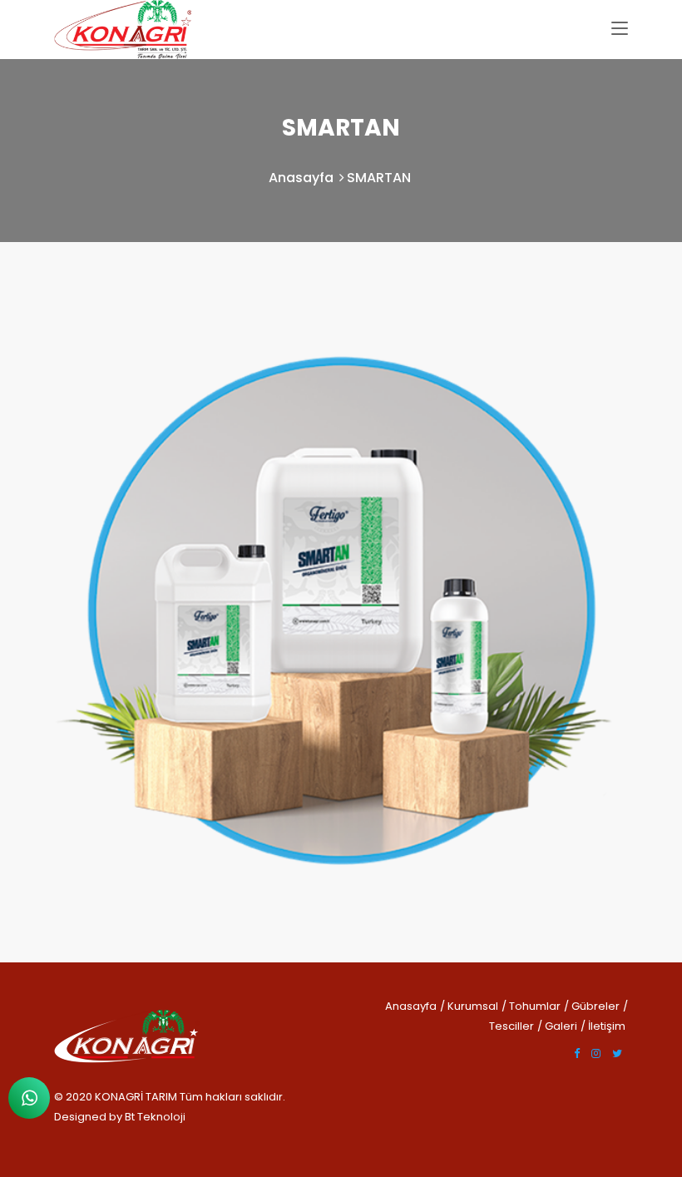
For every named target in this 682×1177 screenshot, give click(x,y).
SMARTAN (379, 177)
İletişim (606, 1026)
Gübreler (595, 1006)
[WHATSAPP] (29, 1098)
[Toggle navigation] (619, 29)
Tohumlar (535, 1006)
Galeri (561, 1026)
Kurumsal (472, 1006)
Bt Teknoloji (153, 1117)
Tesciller (511, 1026)
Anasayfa (301, 177)
